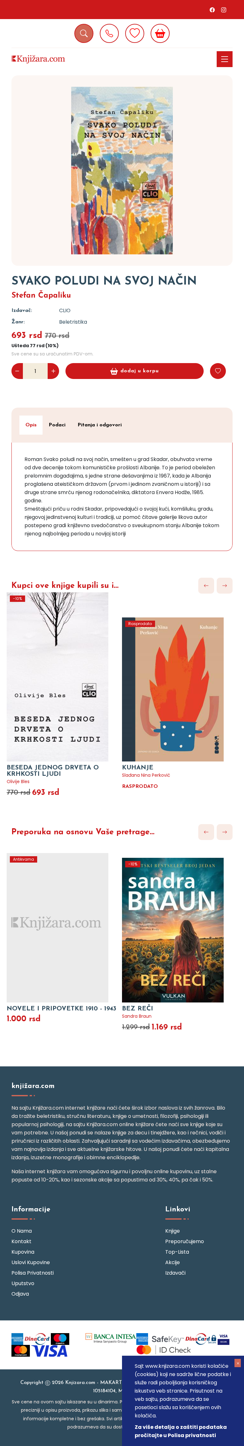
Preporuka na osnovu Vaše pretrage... (82, 832)
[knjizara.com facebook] (212, 9)
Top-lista (177, 1252)
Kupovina (22, 1252)
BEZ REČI (137, 1009)
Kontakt (21, 1241)
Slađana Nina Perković (146, 775)
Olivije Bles (18, 781)
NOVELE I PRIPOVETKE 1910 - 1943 (61, 1009)
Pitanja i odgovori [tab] (100, 425)
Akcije (172, 1262)
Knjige (172, 1231)
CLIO (65, 310)
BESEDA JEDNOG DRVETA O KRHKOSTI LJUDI (53, 771)
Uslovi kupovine (30, 1262)
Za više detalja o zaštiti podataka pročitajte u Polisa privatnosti (181, 1431)
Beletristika (73, 322)
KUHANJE (137, 768)
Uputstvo (22, 1283)
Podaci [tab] (57, 425)
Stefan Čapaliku (41, 296)
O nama (21, 1231)
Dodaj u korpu (139, 371)
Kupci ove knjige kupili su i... (65, 586)
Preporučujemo (184, 1241)
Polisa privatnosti (32, 1273)
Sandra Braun (137, 1016)
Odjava (20, 1294)
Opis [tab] (31, 425)
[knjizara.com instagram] (223, 9)
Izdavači (175, 1273)
